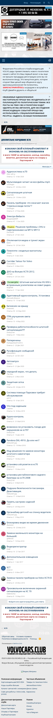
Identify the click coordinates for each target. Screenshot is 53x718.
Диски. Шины (31, 688)
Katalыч (9, 364)
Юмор (29, 706)
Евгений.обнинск (13, 298)
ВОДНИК (10, 287)
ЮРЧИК (9, 274)
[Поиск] (48, 3)
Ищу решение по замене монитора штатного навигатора (26, 452)
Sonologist (10, 184)
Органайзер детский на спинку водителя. (29, 512)
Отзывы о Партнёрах (9, 711)
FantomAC (10, 308)
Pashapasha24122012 (15, 343)
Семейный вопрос (33, 703)
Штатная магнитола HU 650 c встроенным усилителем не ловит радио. (29, 284)
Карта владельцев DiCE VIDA (12, 682)
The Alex (10, 374)
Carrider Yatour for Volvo (19, 261)
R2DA (9, 243)
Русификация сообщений (20, 350)
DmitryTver (11, 332)
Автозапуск (13, 361)
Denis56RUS (11, 264)
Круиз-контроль (15, 416)
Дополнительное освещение (22, 556)
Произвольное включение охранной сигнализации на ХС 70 (26, 590)
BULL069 (10, 419)
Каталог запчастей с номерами (13, 688)
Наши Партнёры (8, 708)
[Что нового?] (44, 3)
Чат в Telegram (32, 712)
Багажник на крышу (17, 305)
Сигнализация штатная (19, 192)
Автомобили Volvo (33, 685)
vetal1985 (10, 195)
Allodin (9, 253)
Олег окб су (11, 174)
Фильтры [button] (46, 166)
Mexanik (10, 319)
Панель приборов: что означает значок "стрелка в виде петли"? (28, 204)
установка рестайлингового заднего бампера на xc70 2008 (26, 476)
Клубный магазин (8, 715)
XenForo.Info (17, 643)
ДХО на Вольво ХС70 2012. (21, 271)
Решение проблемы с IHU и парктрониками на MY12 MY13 (26, 228)
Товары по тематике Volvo (36, 682)
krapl (8, 384)
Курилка (29, 709)
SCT (8, 567)
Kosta (9, 580)
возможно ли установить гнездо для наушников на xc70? (26, 428)
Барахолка (30, 692)
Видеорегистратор (16, 546)
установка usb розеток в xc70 (22, 464)
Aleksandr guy (12, 443)
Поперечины (14, 340)
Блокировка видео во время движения (27, 522)
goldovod (10, 538)
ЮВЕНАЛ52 (11, 594)
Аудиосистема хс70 (17, 171)
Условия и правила (24, 636)
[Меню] (4, 60)
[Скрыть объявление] (49, 68)
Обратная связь (8, 636)
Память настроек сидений (21, 501)
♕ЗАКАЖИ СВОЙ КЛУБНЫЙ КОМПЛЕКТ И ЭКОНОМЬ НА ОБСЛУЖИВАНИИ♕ (26, 150)
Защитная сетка (15, 382)
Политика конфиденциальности (15, 639)
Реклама (48, 8)
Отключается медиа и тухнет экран (26, 240)
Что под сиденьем (16, 405)
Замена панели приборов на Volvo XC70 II (29, 577)
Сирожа (10, 408)
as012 (9, 398)
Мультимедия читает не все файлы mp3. (28, 181)
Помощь (33, 639)
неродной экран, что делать (22, 371)
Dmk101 (10, 570)
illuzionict (10, 525)
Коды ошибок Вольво (10, 685)
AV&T (9, 504)
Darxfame (10, 232)
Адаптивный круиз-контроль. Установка (28, 295)
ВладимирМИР (12, 219)
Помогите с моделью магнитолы (24, 250)
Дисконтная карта (8, 705)
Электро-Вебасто (16, 216)
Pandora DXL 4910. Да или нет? (23, 440)
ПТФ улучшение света (18, 316)
